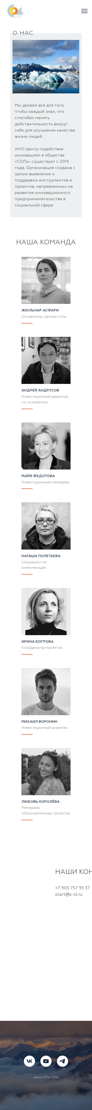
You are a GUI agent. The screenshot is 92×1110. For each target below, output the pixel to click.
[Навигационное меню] (84, 11)
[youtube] (46, 1061)
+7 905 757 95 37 (72, 888)
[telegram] (62, 1061)
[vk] (29, 1061)
